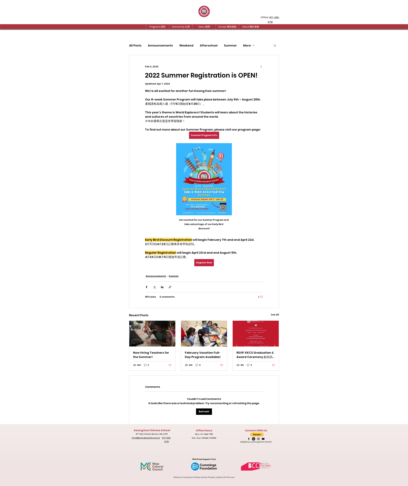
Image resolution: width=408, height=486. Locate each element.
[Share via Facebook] (146, 287)
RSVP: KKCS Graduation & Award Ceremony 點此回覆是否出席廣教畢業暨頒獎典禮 (255, 355)
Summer (230, 45)
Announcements (160, 45)
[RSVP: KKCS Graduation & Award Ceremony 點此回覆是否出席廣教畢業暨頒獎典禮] (256, 334)
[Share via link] (169, 287)
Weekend (186, 45)
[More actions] (261, 66)
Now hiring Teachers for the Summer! (151, 355)
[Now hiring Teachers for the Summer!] (152, 334)
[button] (157, 26)
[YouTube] (263, 438)
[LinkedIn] (253, 438)
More (247, 45)
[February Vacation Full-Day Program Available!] (204, 334)
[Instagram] (258, 438)
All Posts (135, 45)
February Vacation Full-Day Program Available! (203, 355)
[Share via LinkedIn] (162, 287)
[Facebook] (248, 438)
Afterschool (209, 45)
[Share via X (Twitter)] (154, 287)
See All (275, 314)
